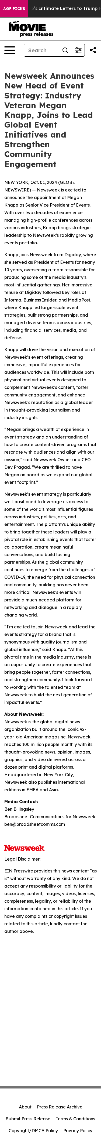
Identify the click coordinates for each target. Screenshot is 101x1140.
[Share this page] (93, 50)
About (25, 1107)
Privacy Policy (77, 1130)
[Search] (65, 50)
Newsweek (48, 190)
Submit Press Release (28, 1118)
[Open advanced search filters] (78, 50)
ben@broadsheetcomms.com (34, 824)
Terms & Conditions (75, 1118)
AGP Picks (14, 8)
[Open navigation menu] (9, 50)
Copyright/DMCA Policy (33, 1130)
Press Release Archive (59, 1107)
